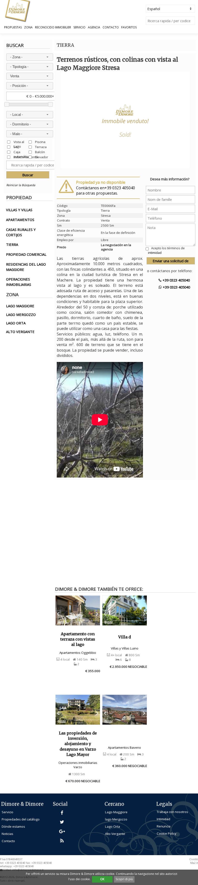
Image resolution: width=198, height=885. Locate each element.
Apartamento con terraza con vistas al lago (77, 639)
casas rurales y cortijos (21, 232)
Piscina (40, 142)
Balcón (40, 152)
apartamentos (20, 219)
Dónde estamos (13, 826)
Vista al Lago (19, 142)
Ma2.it (194, 863)
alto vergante (20, 331)
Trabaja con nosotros (172, 812)
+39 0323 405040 (176, 280)
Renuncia (163, 826)
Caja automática (22, 152)
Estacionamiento (26, 157)
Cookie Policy (166, 833)
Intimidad (163, 819)
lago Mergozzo (116, 819)
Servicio (79, 27)
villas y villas (19, 209)
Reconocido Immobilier (53, 27)
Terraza (41, 147)
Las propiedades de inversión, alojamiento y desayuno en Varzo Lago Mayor (78, 744)
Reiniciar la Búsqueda (20, 185)
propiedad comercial (26, 254)
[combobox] (29, 57)
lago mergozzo (21, 314)
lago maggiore (20, 305)
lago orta (16, 323)
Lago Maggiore (116, 812)
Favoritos (129, 27)
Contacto (111, 27)
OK (102, 879)
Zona (28, 27)
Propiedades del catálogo (21, 819)
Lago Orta (112, 826)
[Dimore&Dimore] (17, 10)
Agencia (94, 27)
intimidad (155, 252)
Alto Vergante (115, 834)
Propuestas (13, 27)
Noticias (7, 834)
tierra (12, 244)
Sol (16, 147)
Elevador (41, 157)
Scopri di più (124, 879)
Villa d (124, 637)
